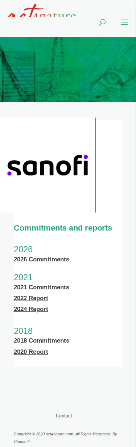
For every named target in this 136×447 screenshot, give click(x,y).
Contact (64, 415)
